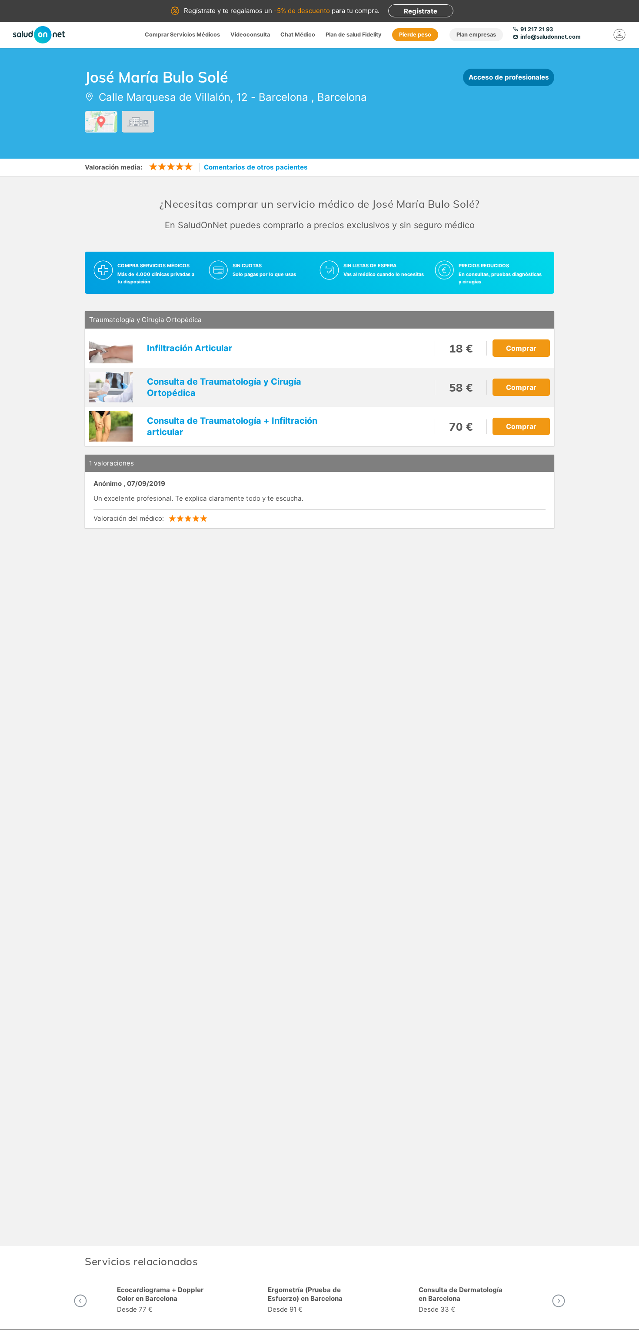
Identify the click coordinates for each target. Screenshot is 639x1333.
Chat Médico (297, 34)
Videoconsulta (250, 34)
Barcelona (283, 97)
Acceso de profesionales (509, 77)
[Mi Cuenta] (619, 35)
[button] (80, 1300)
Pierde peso (415, 34)
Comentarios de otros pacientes (256, 167)
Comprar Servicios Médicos (182, 34)
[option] (168, 1301)
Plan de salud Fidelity (354, 34)
